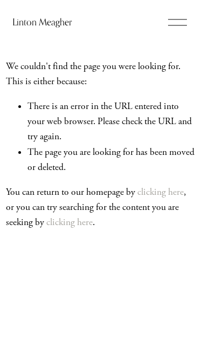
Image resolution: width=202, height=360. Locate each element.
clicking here (160, 192)
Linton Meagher (42, 22)
